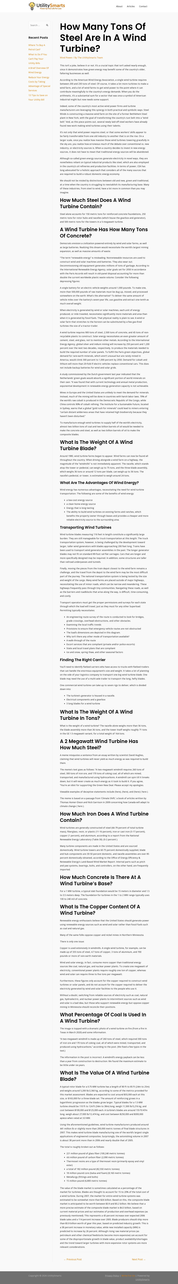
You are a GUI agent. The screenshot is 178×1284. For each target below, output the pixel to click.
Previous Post (73, 1259)
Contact (143, 6)
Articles (131, 6)
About (119, 6)
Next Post (139, 1259)
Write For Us (128, 1275)
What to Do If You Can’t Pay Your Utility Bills (37, 59)
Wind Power (66, 57)
